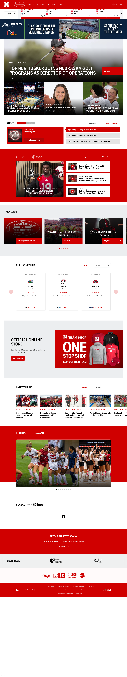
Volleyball (30, 286)
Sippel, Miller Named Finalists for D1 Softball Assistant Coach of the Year (74, 415)
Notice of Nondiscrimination (65, 593)
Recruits (36, 4)
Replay (31, 123)
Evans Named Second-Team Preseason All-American (25, 415)
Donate (42, 4)
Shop (48, 4)
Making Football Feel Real (61, 107)
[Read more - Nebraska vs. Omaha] (59, 307)
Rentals (60, 4)
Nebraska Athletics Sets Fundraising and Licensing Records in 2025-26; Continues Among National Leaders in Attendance (23, 108)
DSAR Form (90, 586)
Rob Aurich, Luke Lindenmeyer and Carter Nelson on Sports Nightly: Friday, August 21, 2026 (92, 192)
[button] (19, 14)
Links (33, 17)
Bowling (92, 409)
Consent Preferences (63, 586)
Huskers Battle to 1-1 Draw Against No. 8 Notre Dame (102, 109)
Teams (29, 4)
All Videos (103, 157)
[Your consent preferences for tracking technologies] (3, 674)
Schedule (84, 265)
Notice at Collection (77, 590)
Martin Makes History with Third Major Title (100, 414)
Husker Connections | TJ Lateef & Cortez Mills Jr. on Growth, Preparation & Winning (40, 190)
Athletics (10, 102)
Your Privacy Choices (63, 590)
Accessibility (79, 593)
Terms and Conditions (78, 586)
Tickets (53, 4)
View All (84, 387)
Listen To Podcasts (111, 123)
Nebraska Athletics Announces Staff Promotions (48, 415)
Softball (67, 409)
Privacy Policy (51, 586)
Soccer (88, 105)
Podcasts (81, 164)
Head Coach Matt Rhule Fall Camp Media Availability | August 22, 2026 (92, 179)
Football (81, 176)
